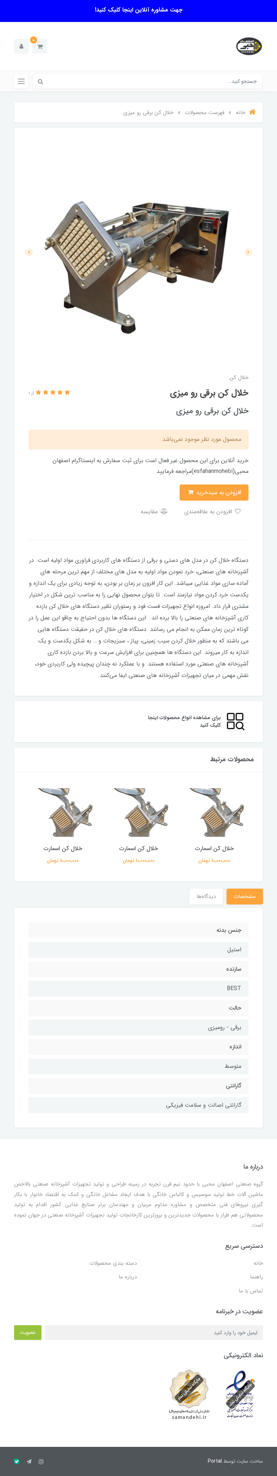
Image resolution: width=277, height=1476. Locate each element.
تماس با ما (251, 1291)
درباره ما (128, 1277)
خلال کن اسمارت (214, 848)
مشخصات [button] (245, 896)
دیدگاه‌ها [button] (206, 896)
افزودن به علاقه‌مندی (209, 511)
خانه (258, 1263)
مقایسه (150, 511)
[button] (39, 46)
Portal (215, 1461)
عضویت (28, 1332)
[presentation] (248, 252)
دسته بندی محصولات (113, 1263)
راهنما (256, 1277)
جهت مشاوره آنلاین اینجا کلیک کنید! (139, 9)
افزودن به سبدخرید (217, 492)
